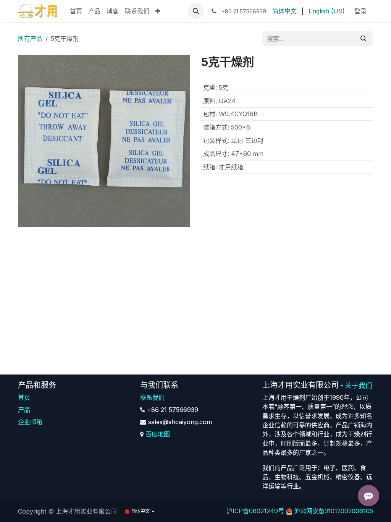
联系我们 (152, 397)
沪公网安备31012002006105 (333, 511)
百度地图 (157, 434)
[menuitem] (76, 11)
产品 (24, 409)
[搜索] (363, 38)
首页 (24, 397)
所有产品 (30, 38)
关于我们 (358, 385)
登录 (360, 11)
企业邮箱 (30, 422)
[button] (196, 11)
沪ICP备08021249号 (255, 511)
